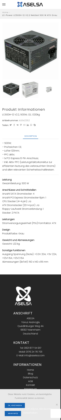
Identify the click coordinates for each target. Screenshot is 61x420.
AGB (30, 381)
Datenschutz (30, 377)
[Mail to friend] (24, 125)
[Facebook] (14, 125)
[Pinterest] (21, 125)
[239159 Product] (30, 89)
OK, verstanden (15, 405)
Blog (30, 373)
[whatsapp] (31, 125)
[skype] (34, 125)
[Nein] (56, 404)
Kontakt (30, 385)
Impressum (30, 389)
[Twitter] (10, 125)
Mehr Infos (13, 413)
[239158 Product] (11, 89)
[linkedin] (27, 125)
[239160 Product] (49, 89)
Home (5, 12)
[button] (6, 51)
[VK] (17, 125)
